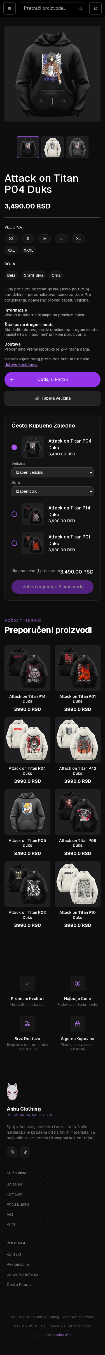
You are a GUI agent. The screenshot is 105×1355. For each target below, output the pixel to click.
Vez (10, 1214)
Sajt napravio (52, 1335)
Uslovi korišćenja (22, 1274)
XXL (11, 250)
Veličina (18, 463)
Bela (11, 275)
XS (11, 238)
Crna (56, 275)
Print (11, 1224)
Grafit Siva (33, 275)
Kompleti (15, 1194)
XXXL (29, 250)
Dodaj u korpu (52, 379)
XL (78, 238)
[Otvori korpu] (95, 8)
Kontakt (14, 1254)
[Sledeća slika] (63, 101)
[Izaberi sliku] (28, 147)
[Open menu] (9, 8)
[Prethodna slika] (41, 101)
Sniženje (14, 1184)
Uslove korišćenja (21, 364)
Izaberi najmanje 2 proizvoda (53, 586)
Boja (15, 482)
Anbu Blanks (18, 1204)
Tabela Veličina (56, 398)
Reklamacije (18, 1264)
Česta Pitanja (19, 1284)
